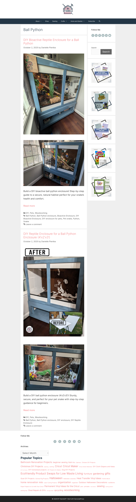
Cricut (58, 466)
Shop (47, 21)
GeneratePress (79, 499)
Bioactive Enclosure (66, 216)
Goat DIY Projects (28, 478)
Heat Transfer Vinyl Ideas (89, 478)
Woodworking (41, 213)
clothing (51, 466)
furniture (88, 473)
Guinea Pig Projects (42, 478)
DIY (27, 213)
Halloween (55, 478)
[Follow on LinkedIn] (102, 35)
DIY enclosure (63, 420)
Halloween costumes (69, 478)
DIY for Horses (24, 470)
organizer (75, 482)
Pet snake (67, 218)
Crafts (63, 21)
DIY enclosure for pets (52, 218)
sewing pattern (109, 486)
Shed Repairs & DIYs (37, 490)
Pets (32, 213)
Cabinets (78, 462)
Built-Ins (71, 462)
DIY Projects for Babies (54, 470)
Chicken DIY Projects (88, 462)
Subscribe (91, 21)
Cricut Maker (70, 466)
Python (76, 218)
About (38, 21)
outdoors (111, 482)
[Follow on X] (96, 35)
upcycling (58, 490)
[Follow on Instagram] (106, 35)
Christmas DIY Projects (32, 466)
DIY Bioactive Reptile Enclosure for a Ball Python (51, 41)
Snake (26, 221)
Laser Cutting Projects (50, 482)
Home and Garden (77, 21)
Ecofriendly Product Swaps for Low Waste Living (52, 473)
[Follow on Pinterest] (99, 35)
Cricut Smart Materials (85, 466)
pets (81, 486)
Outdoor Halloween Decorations (93, 482)
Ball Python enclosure (46, 216)
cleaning (46, 466)
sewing (101, 486)
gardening (98, 473)
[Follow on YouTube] (109, 35)
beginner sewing (60, 462)
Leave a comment (34, 224)
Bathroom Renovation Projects (36, 462)
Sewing (54, 21)
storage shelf (50, 490)
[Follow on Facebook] (92, 35)
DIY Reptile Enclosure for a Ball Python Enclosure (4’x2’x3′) (49, 235)
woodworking (72, 490)
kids (41, 482)
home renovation (29, 482)
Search (93, 48)
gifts (107, 473)
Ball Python (31, 216)
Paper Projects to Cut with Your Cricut (32, 486)
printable (87, 486)
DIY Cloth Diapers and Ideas (104, 466)
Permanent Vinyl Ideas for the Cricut (61, 486)
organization (64, 482)
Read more (29, 205)
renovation (93, 486)
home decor (106, 478)
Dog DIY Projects (68, 470)
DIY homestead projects (37, 470)
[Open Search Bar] (99, 21)
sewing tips (24, 490)
